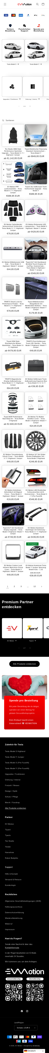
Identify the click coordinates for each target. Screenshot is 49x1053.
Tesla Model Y (34, 64)
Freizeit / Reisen (12, 785)
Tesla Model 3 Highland (15, 751)
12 (35, 586)
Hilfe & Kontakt (11, 874)
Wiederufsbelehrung (13, 918)
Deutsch (31, 1051)
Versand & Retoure (13, 880)
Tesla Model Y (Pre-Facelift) (17, 768)
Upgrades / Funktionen (10, 99)
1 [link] (7, 586)
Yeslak (8, 847)
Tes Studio (9, 841)
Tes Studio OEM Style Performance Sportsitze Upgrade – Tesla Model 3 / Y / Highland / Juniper (13, 152)
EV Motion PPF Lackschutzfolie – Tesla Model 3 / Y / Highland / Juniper (13, 190)
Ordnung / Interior (31, 99)
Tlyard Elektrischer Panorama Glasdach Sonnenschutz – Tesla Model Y (36, 151)
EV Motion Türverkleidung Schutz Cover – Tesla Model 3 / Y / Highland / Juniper (13, 456)
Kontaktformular (12, 948)
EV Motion (10, 641)
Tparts (8, 835)
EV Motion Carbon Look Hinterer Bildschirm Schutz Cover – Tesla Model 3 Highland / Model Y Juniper (13, 568)
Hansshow (9, 852)
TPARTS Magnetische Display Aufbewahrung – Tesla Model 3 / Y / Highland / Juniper (13, 382)
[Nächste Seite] (41, 586)
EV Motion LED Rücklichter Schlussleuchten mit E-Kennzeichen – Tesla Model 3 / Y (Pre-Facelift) (36, 493)
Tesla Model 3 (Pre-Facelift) (17, 763)
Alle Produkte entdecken (24, 664)
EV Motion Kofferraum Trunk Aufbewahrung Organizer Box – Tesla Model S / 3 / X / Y (36, 381)
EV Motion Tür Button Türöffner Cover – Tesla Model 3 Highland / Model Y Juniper (36, 420)
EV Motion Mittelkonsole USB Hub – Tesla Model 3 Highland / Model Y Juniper (13, 264)
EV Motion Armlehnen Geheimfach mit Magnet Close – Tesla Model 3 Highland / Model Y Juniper (13, 493)
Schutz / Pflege (11, 797)
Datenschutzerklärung (14, 912)
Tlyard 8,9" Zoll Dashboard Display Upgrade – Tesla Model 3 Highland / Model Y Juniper (13, 531)
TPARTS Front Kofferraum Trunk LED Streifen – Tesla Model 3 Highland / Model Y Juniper (36, 344)
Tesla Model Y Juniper (14, 757)
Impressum (10, 929)
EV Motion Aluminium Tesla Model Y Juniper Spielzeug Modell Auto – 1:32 (36, 567)
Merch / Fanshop (12, 802)
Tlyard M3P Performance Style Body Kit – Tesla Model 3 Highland (13, 419)
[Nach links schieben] (19, 106)
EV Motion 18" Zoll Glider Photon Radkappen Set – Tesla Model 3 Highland (36, 456)
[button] (5, 4)
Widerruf (8, 924)
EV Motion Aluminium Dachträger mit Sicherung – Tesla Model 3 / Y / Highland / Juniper (36, 531)
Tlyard (31, 641)
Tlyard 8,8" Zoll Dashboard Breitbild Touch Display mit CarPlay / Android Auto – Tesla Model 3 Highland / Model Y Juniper (36, 266)
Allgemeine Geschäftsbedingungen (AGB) (23, 901)
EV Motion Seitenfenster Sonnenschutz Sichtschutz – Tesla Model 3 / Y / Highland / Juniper (13, 227)
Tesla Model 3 (11, 64)
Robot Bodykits (11, 858)
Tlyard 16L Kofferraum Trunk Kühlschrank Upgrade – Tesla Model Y (36, 189)
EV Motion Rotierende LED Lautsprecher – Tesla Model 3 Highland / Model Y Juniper (36, 226)
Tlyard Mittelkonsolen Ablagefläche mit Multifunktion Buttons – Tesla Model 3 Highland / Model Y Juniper (36, 305)
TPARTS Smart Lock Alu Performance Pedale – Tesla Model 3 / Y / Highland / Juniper (13, 305)
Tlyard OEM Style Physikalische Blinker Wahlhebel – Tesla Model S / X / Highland (13, 344)
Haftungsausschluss (13, 907)
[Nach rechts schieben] (30, 106)
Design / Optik (11, 791)
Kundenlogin (10, 885)
